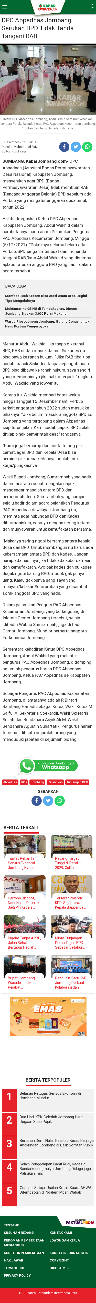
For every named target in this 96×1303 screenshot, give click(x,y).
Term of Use (14, 1268)
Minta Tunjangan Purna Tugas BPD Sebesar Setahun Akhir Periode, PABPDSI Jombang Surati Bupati (70, 943)
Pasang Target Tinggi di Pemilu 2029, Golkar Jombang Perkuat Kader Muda (69, 863)
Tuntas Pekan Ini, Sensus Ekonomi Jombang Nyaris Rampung (21, 863)
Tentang (11, 1225)
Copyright (59, 1260)
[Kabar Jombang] (47, 7)
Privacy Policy (17, 1275)
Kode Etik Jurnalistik (69, 1253)
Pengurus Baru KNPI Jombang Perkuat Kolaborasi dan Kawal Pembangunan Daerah (71, 983)
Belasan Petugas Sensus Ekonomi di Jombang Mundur (50, 1095)
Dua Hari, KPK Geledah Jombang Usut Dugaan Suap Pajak (51, 1119)
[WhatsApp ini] (87, 147)
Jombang (37, 782)
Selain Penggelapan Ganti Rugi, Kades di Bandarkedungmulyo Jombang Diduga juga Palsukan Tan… (55, 1169)
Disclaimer (59, 1268)
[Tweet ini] (76, 147)
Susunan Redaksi (19, 1233)
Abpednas (10, 782)
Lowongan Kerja (65, 1240)
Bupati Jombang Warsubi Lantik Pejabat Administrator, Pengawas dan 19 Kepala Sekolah (22, 983)
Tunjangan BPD (77, 782)
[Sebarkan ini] (64, 147)
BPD (24, 782)
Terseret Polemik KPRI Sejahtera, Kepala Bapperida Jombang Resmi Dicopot (69, 903)
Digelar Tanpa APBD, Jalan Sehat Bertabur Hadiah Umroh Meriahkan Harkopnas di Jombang (24, 943)
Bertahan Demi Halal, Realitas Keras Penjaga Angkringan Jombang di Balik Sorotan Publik (57, 1142)
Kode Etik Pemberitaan (24, 1253)
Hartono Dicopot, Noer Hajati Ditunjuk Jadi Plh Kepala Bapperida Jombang (24, 903)
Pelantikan (55, 782)
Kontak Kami (61, 1233)
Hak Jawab (13, 1260)
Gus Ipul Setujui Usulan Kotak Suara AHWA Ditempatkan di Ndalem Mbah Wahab (55, 1190)
